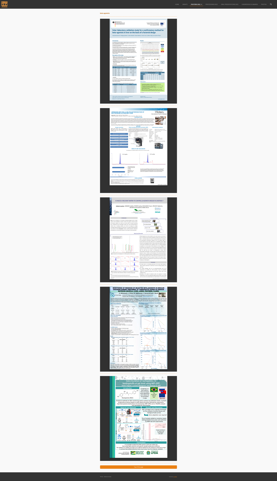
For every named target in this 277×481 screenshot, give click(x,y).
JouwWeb (175, 476)
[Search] (271, 4)
